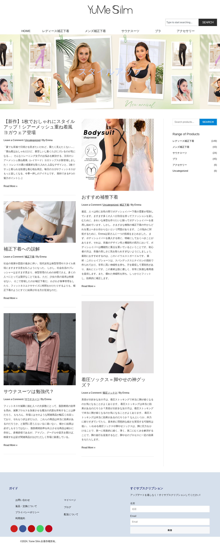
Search (208, 122)
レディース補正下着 (55, 31)
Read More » (10, 186)
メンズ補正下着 (95, 31)
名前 (132, 503)
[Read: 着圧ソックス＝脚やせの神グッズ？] (118, 337)
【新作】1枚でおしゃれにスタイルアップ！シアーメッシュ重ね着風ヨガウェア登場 (39, 127)
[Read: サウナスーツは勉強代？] (40, 349)
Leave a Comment (13, 140)
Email (133, 516)
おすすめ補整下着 (100, 197)
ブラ (158, 31)
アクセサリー (186, 31)
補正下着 (124, 205)
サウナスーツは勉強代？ (29, 391)
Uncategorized (32, 140)
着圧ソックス (110, 393)
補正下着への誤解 (22, 248)
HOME (25, 31)
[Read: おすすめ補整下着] (118, 154)
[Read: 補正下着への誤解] (40, 221)
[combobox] (182, 22)
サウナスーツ (130, 31)
